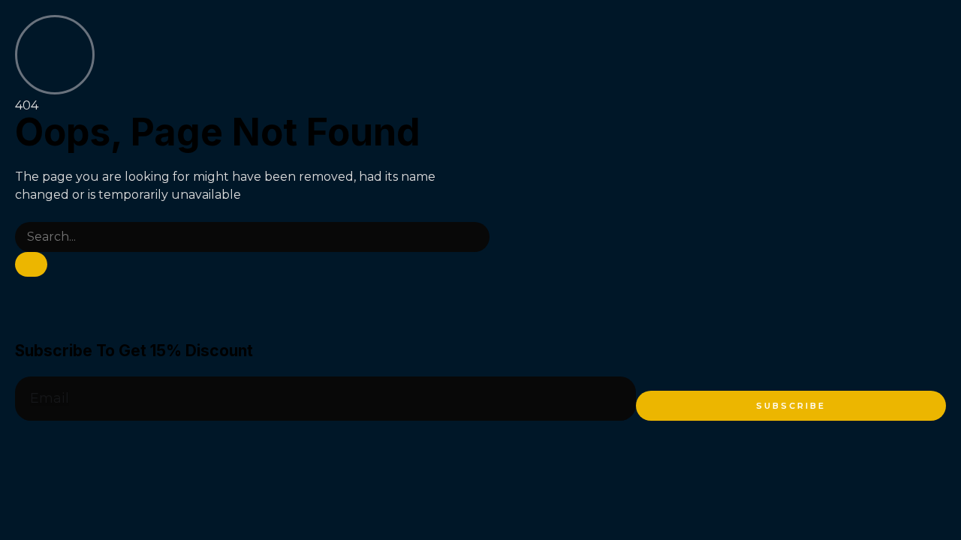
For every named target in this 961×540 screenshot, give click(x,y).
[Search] (31, 264)
